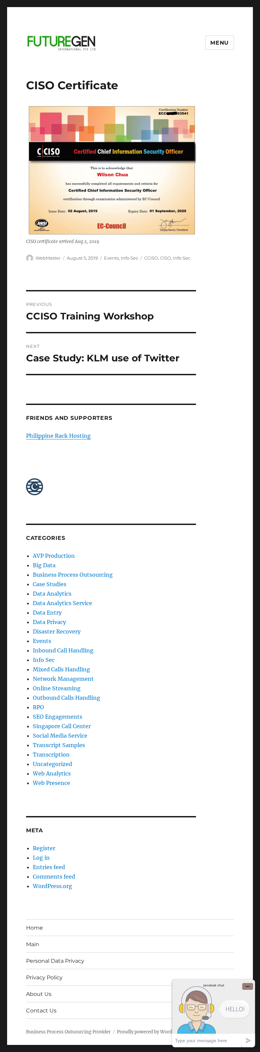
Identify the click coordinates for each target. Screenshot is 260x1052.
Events (111, 258)
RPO (38, 707)
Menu (219, 43)
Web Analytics (52, 773)
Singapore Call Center (62, 726)
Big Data (44, 565)
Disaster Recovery (57, 631)
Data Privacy (49, 622)
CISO (165, 258)
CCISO (151, 258)
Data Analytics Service (62, 603)
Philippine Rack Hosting (58, 435)
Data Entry (47, 612)
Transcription (51, 754)
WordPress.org (52, 886)
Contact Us (41, 1010)
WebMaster (48, 258)
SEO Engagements (57, 716)
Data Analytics (52, 593)
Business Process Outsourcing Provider (68, 1032)
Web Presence (51, 783)
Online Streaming (57, 688)
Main (32, 944)
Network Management (63, 678)
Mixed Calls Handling (61, 669)
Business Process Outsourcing (73, 574)
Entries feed (49, 867)
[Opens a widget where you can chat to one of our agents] (214, 1013)
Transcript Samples (59, 745)
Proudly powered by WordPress (150, 1032)
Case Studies (49, 584)
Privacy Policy (44, 977)
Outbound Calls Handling (66, 697)
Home (34, 928)
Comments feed (54, 876)
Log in (41, 857)
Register (44, 848)
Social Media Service (60, 735)
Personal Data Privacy (55, 961)
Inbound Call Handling (63, 650)
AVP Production (54, 555)
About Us (38, 994)
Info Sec (129, 258)
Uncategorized (52, 764)
